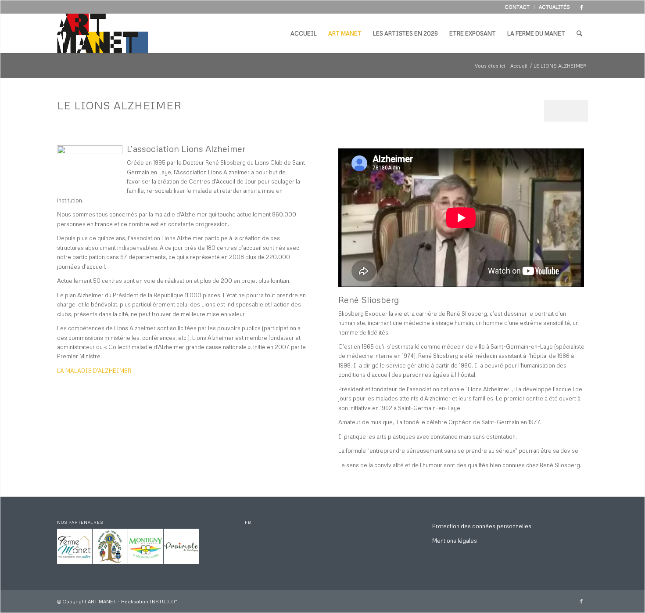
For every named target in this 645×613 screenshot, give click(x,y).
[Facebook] (581, 7)
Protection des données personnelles (481, 526)
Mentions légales (454, 540)
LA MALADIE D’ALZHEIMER (94, 370)
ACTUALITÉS (554, 7)
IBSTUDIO (162, 601)
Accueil (518, 66)
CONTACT (517, 7)
